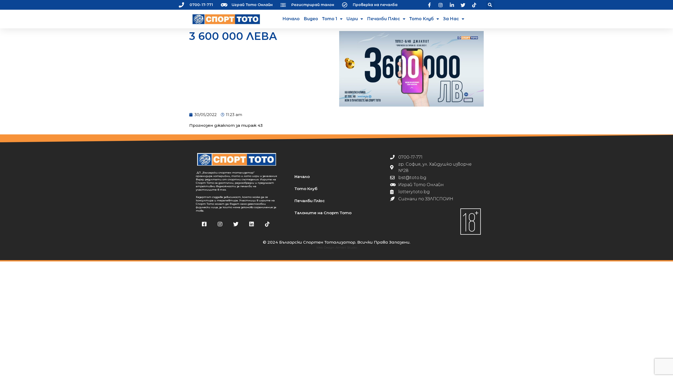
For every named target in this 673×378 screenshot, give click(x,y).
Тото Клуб (421, 18)
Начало (291, 18)
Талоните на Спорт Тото (322, 212)
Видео (311, 18)
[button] (490, 5)
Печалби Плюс (383, 18)
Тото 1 (329, 18)
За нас (451, 18)
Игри (352, 18)
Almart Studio (346, 247)
